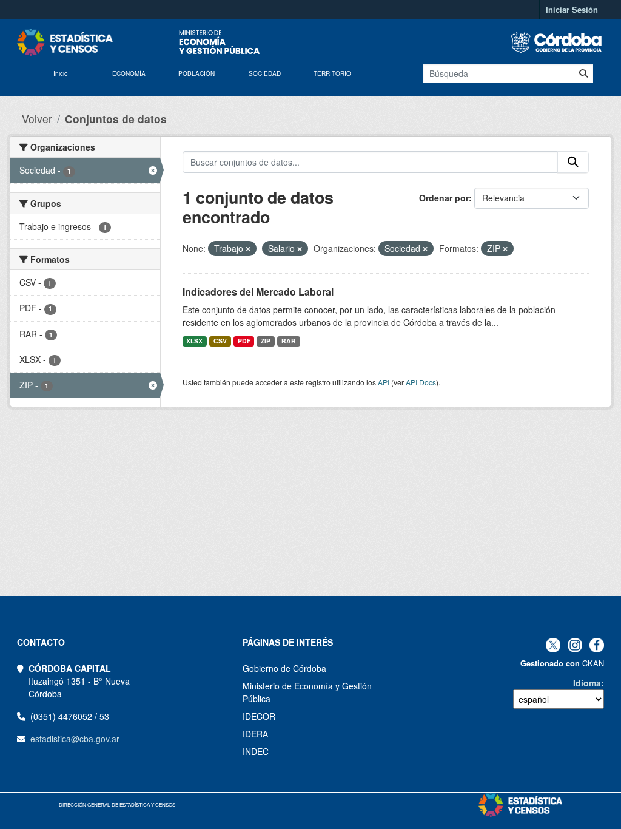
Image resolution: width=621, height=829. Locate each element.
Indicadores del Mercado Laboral (258, 292)
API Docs (421, 382)
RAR (288, 340)
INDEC (256, 751)
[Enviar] (583, 73)
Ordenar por (444, 198)
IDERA (255, 734)
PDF (244, 340)
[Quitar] (248, 249)
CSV (220, 340)
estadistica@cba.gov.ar (74, 739)
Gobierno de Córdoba (284, 668)
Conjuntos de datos (116, 118)
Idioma (587, 683)
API (383, 382)
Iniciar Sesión (572, 9)
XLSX (194, 340)
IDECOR (259, 716)
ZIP (265, 340)
